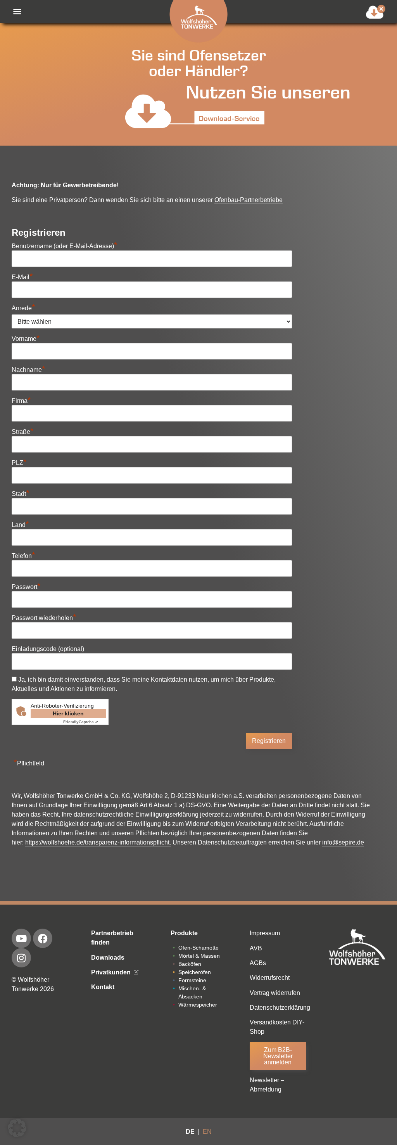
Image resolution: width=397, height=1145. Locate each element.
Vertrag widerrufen (275, 993)
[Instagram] (21, 957)
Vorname (26, 338)
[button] (13, 11)
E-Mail (22, 277)
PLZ (19, 462)
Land (20, 525)
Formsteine (192, 980)
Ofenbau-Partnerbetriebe (248, 200)
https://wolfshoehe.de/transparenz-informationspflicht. (98, 842)
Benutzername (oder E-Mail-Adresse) (64, 246)
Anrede (23, 308)
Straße (23, 431)
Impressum (265, 933)
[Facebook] (42, 938)
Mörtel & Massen (199, 956)
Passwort (26, 587)
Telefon (23, 556)
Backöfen (189, 964)
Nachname (28, 369)
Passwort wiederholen (44, 618)
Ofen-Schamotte (198, 948)
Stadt (20, 493)
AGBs (258, 963)
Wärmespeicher (197, 1005)
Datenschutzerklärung (280, 1007)
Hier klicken (68, 713)
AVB (256, 948)
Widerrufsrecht (270, 977)
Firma (21, 400)
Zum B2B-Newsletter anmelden (278, 1056)
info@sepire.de (343, 842)
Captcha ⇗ (80, 722)
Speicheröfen (194, 972)
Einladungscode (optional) (48, 649)
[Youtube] (21, 938)
